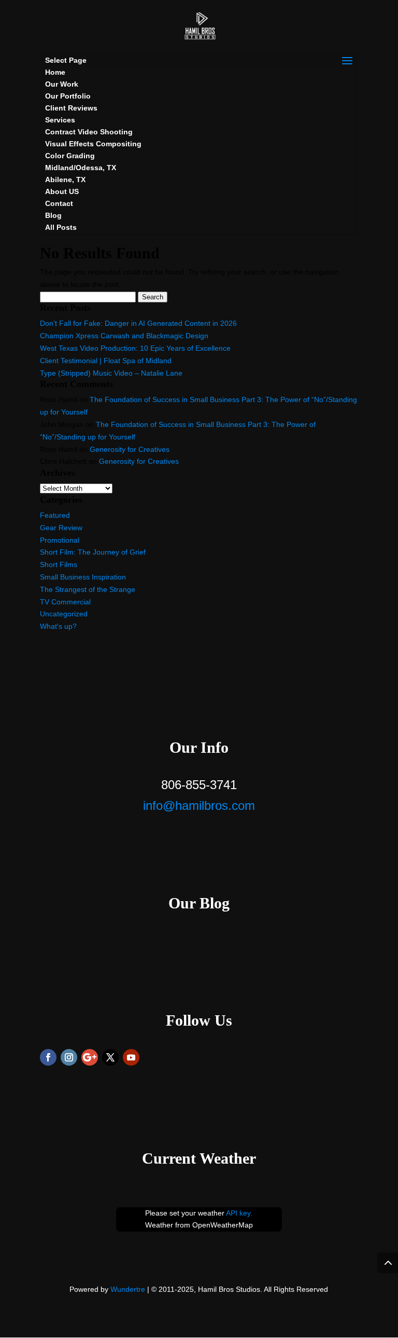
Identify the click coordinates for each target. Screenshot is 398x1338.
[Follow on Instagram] (69, 1057)
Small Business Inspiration (83, 577)
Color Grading (70, 155)
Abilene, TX (65, 179)
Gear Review (61, 527)
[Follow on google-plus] (89, 1057)
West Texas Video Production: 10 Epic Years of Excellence (135, 348)
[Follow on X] (110, 1057)
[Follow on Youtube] (131, 1057)
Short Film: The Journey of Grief (93, 552)
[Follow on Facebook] (48, 1057)
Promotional (59, 540)
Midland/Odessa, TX (80, 167)
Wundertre (127, 1289)
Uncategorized (64, 614)
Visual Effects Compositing (93, 144)
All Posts (61, 227)
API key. (239, 1213)
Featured (55, 515)
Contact (59, 203)
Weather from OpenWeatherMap (199, 1225)
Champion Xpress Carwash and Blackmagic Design (124, 336)
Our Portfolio (68, 96)
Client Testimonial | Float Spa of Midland (106, 360)
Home (55, 72)
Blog (53, 215)
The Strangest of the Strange (87, 589)
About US (62, 191)
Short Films (58, 564)
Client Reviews (71, 108)
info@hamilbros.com (199, 805)
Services (60, 120)
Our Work (61, 84)
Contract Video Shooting (89, 132)
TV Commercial (65, 602)
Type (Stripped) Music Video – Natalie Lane (111, 373)
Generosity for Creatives (129, 449)
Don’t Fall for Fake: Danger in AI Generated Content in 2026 (138, 323)
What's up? (58, 626)
